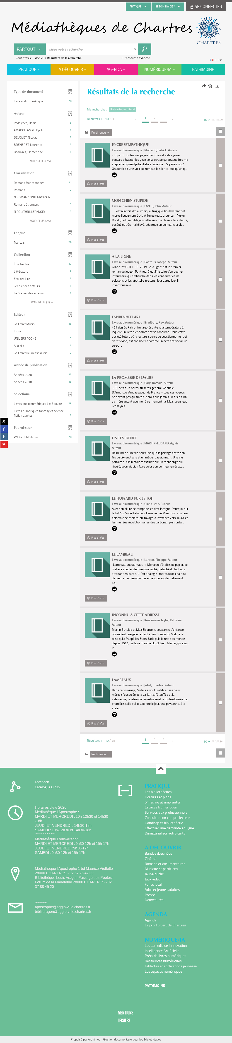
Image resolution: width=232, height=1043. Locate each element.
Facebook (42, 781)
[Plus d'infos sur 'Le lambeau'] (97, 564)
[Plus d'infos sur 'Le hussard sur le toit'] (97, 508)
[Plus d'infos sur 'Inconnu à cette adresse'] (97, 625)
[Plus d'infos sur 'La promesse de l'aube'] (97, 388)
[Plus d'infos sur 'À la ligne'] (97, 266)
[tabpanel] (116, 422)
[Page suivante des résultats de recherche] (172, 119)
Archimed (94, 1039)
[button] (43, 101)
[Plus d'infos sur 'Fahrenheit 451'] (97, 327)
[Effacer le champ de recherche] (135, 49)
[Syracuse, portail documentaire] (116, 31)
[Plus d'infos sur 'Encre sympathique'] (97, 155)
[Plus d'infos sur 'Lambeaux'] (97, 690)
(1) (41, 302)
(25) (40, 161)
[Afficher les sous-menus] (145, 6)
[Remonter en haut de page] (161, 769)
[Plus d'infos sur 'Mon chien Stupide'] (97, 211)
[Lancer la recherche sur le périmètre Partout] (144, 49)
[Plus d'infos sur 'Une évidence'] (97, 448)
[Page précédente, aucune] (136, 119)
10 (205, 119)
